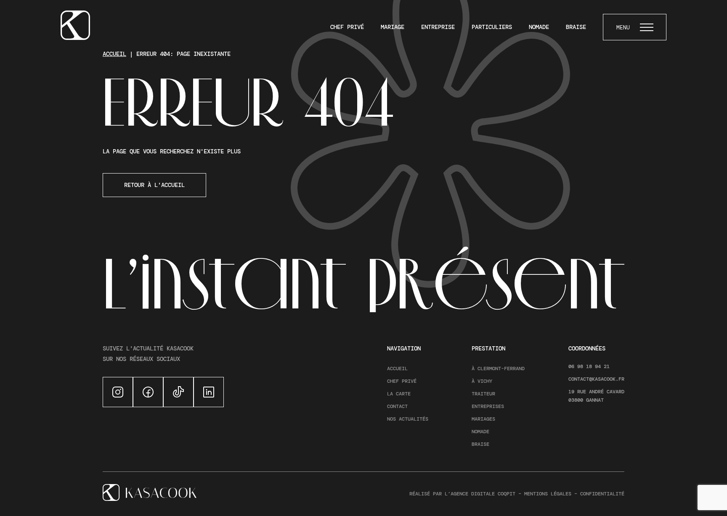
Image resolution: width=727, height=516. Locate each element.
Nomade (539, 27)
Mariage (392, 27)
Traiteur (483, 393)
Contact (397, 406)
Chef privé (347, 27)
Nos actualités (407, 419)
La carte (399, 393)
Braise (576, 27)
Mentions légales (547, 493)
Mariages (483, 419)
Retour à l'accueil (154, 185)
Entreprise (438, 27)
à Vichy (482, 381)
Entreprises (488, 406)
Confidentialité (602, 493)
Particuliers (492, 27)
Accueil (114, 54)
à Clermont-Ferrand (498, 368)
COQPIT (506, 493)
